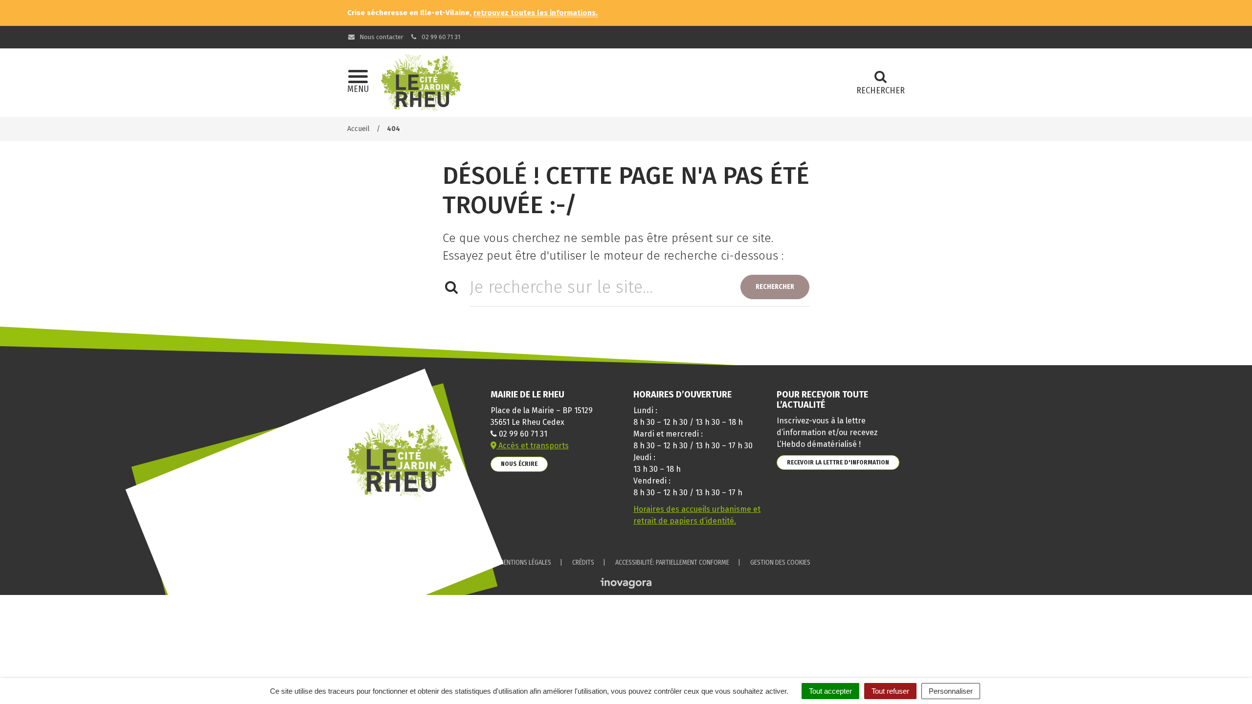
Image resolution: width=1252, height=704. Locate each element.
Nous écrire (519, 463)
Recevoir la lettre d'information (838, 462)
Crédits (583, 562)
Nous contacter (380, 37)
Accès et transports (532, 445)
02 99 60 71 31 (440, 37)
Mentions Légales (525, 562)
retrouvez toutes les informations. (535, 12)
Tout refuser (890, 691)
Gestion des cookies (780, 562)
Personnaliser (951, 691)
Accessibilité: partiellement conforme (672, 562)
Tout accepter (830, 691)
